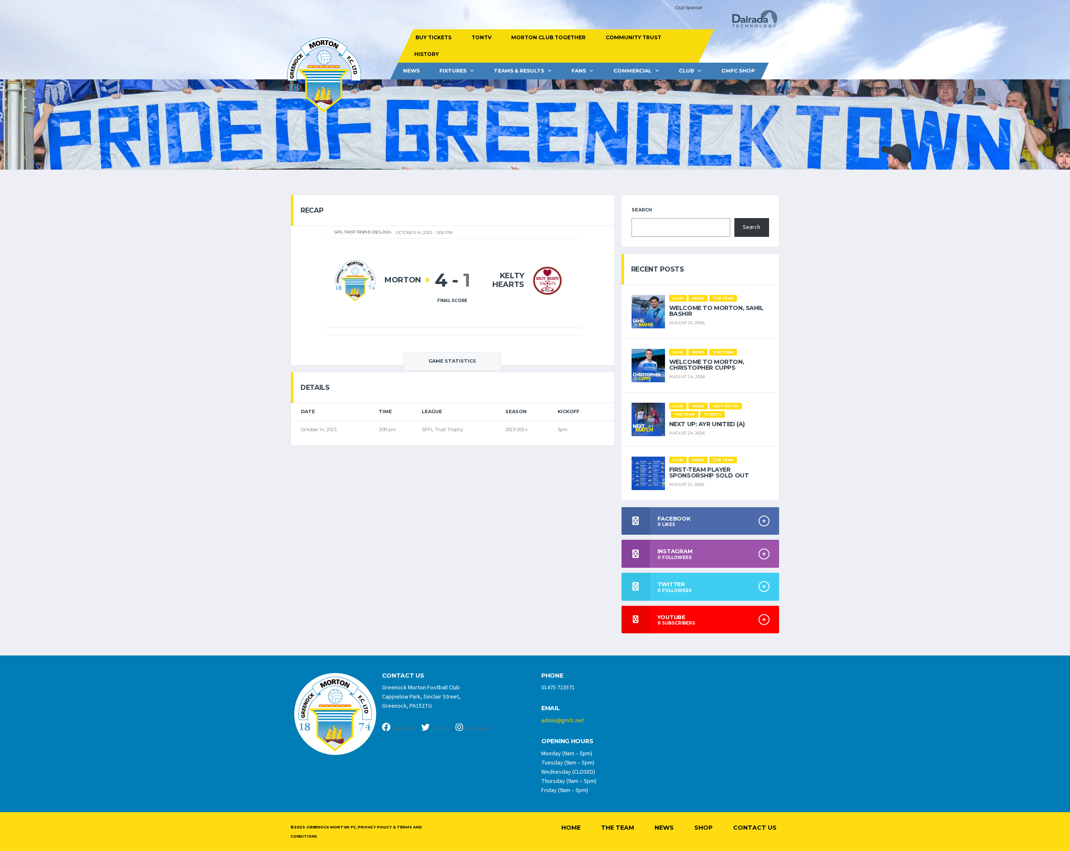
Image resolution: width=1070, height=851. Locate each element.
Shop (703, 827)
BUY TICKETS (433, 37)
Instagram (477, 729)
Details (315, 387)
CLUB (686, 71)
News (411, 71)
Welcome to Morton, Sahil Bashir (716, 311)
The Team (617, 827)
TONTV (481, 37)
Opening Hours (567, 741)
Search (642, 210)
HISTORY (426, 54)
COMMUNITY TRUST (633, 37)
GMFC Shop (738, 71)
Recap (312, 210)
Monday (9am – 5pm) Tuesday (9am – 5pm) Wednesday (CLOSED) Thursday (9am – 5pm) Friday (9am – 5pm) (568, 772)
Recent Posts (657, 269)
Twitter (440, 729)
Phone (552, 675)
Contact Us (755, 827)
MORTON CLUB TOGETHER (548, 37)
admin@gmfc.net (562, 720)
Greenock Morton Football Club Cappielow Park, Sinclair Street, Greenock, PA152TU (421, 696)
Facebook (403, 729)
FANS (578, 71)
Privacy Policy (374, 827)
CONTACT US (403, 675)
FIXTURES (452, 71)
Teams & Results (519, 71)
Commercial (633, 71)
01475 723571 (558, 687)
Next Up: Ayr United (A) (707, 424)
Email (550, 708)
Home (571, 827)
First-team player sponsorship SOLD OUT (709, 472)
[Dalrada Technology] (751, 21)
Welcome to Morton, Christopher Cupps (706, 364)
